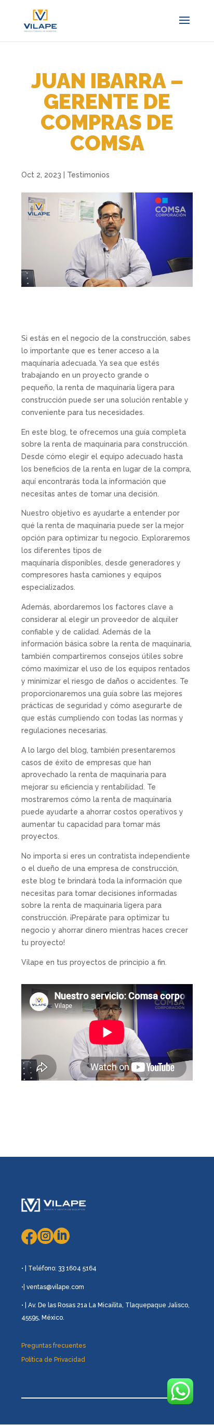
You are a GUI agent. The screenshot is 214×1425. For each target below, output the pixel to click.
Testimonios (88, 175)
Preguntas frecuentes (53, 1345)
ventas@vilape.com (55, 1287)
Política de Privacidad (53, 1359)
